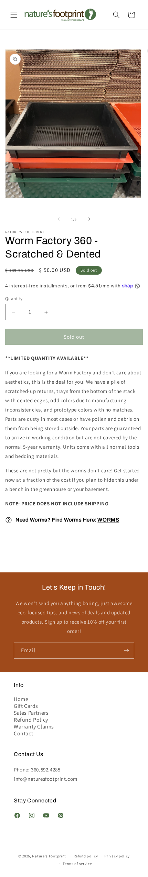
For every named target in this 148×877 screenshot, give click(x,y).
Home (21, 699)
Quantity (13, 299)
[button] (13, 14)
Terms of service (77, 863)
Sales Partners (31, 713)
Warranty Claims (34, 726)
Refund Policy (31, 719)
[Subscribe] (126, 651)
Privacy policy (117, 856)
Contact (23, 733)
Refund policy (86, 856)
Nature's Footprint (49, 855)
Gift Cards (26, 706)
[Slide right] (89, 219)
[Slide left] (58, 219)
